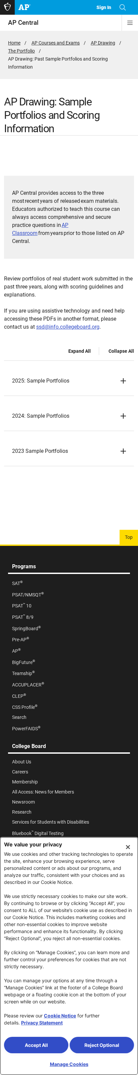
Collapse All (121, 351)
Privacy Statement (42, 1022)
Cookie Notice (60, 1015)
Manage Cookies (69, 1064)
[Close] (128, 847)
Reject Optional (101, 1045)
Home (14, 43)
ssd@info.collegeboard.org (67, 327)
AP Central (23, 22)
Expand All (79, 351)
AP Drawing (103, 43)
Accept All (36, 1045)
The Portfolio (21, 51)
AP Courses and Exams (55, 43)
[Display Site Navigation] (130, 22)
